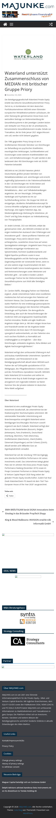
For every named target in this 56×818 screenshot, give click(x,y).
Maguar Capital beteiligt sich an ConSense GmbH (24, 782)
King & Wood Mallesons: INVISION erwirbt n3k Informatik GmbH (28, 521)
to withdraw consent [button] (10, 767)
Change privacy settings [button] (12, 760)
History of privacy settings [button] (13, 763)
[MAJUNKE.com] (5, 24)
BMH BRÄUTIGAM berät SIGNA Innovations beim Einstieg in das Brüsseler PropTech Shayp (29, 511)
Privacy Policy (8, 746)
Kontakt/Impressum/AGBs (13, 740)
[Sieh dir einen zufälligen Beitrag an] (51, 24)
